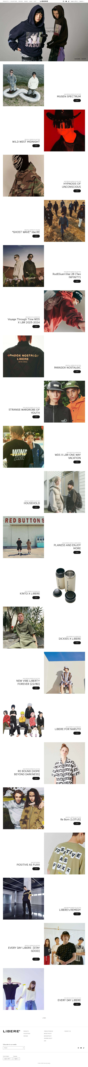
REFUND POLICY (47, 1036)
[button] (6, 1)
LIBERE (42, 1063)
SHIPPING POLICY (48, 1038)
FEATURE (26, 1036)
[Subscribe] (23, 1047)
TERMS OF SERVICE (48, 1031)
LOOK (44, 35)
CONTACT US (68, 1031)
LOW (45, 1040)
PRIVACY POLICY (48, 1033)
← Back (44, 1018)
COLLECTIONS (27, 1033)
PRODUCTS (26, 1031)
